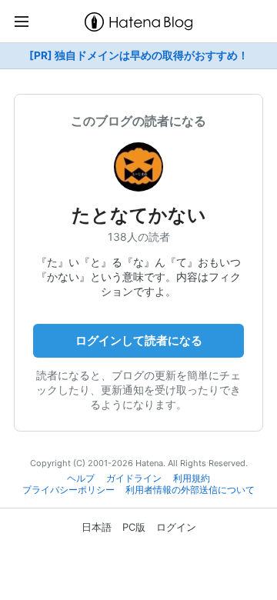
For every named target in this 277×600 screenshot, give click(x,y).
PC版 (133, 527)
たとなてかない (139, 215)
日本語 (97, 527)
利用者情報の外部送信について (190, 490)
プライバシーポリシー (68, 490)
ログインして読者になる (138, 340)
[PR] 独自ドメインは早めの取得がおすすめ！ (139, 55)
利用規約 (191, 478)
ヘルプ (81, 478)
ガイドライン (134, 478)
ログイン (176, 527)
